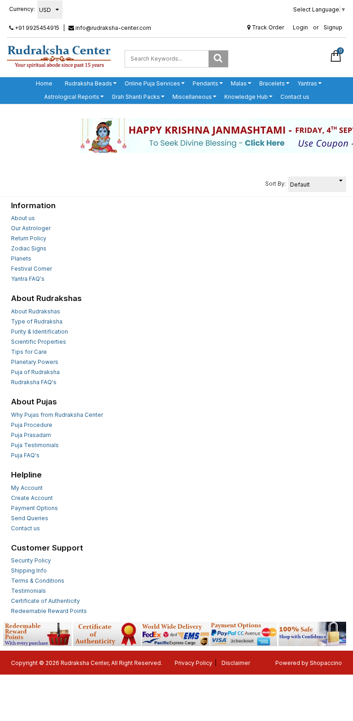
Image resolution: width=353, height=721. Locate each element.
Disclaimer (236, 662)
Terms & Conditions (37, 580)
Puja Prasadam (31, 434)
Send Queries (29, 518)
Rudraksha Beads (88, 83)
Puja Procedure (31, 424)
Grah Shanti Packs (136, 96)
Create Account (32, 497)
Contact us (294, 96)
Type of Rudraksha (37, 321)
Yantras (307, 83)
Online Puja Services (152, 83)
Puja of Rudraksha (35, 372)
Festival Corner (31, 268)
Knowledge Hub (246, 96)
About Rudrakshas (35, 311)
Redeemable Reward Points (49, 610)
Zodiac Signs (28, 248)
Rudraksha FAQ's (34, 382)
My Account (27, 487)
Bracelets (272, 83)
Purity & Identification (39, 331)
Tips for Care (29, 351)
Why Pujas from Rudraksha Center (57, 414)
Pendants (205, 83)
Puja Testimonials (35, 445)
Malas (239, 83)
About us (23, 218)
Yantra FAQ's (28, 278)
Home (44, 83)
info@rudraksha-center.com (112, 27)
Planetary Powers (34, 361)
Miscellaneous (192, 96)
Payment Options (34, 508)
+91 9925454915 (36, 27)
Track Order (267, 27)
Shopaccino (326, 662)
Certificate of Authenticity (45, 600)
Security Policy (31, 560)
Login (300, 27)
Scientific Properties (38, 341)
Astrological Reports (71, 96)
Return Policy (28, 238)
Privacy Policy (193, 662)
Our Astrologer (31, 228)
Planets (21, 258)
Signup (333, 27)
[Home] (59, 56)
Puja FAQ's (25, 455)
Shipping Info (29, 570)
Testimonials (28, 590)
